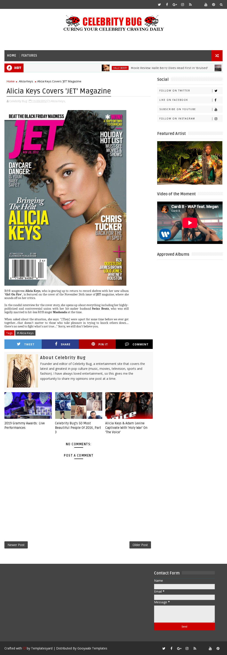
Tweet (29, 344)
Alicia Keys (26, 81)
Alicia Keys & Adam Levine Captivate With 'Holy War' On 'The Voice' (126, 427)
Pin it (103, 344)
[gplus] (175, 4)
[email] (198, 4)
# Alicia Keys (25, 333)
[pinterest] (213, 4)
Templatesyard (42, 648)
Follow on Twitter (174, 90)
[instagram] (182, 4)
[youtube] (206, 4)
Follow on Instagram (177, 118)
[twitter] (159, 4)
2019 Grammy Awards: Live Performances (24, 425)
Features (29, 55)
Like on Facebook (173, 99)
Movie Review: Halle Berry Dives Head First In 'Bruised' (156, 68)
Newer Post (16, 545)
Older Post (140, 545)
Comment (141, 344)
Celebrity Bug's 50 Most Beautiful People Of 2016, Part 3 (78, 427)
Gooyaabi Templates (92, 648)
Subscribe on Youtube (177, 109)
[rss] (190, 4)
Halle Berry (107, 67)
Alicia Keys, (58, 101)
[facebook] (167, 4)
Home (11, 55)
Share (65, 344)
